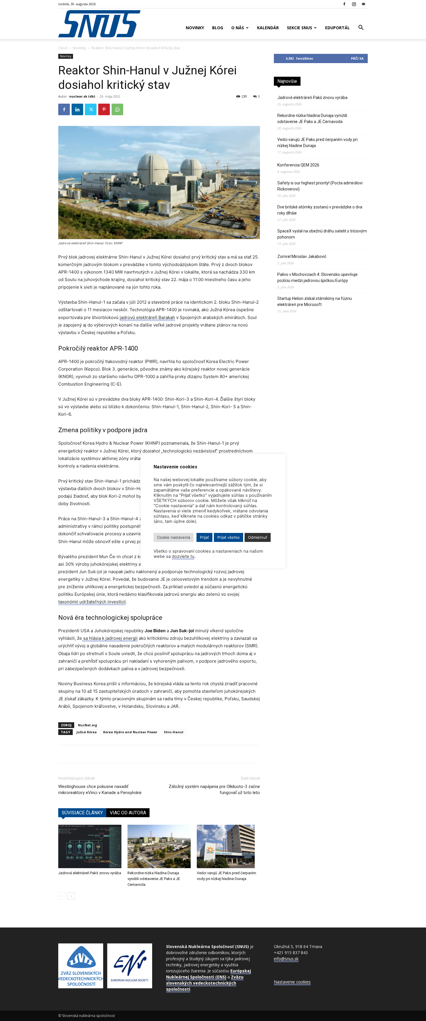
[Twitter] (91, 109)
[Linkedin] (77, 109)
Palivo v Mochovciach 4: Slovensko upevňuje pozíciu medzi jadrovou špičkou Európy (317, 277)
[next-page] (71, 896)
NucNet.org (87, 725)
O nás (237, 27)
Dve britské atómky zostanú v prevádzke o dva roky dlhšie (319, 210)
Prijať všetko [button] (228, 537)
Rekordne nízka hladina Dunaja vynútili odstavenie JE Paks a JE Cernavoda (154, 879)
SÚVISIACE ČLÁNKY (82, 812)
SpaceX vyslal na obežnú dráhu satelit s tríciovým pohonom (322, 234)
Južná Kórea (87, 732)
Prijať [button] (204, 537)
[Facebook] (344, 4)
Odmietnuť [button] (257, 537)
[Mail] (363, 4)
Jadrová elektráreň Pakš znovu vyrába (89, 873)
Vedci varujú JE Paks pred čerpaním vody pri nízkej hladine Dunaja (317, 142)
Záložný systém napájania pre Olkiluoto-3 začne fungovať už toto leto (214, 789)
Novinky (195, 27)
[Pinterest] (104, 109)
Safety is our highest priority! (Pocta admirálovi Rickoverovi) (320, 186)
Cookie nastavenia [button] (173, 537)
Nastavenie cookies (292, 982)
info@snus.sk (286, 958)
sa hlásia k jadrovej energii (110, 638)
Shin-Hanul (173, 732)
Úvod (62, 47)
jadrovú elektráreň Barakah (147, 317)
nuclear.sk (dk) (82, 96)
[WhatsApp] (117, 109)
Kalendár (268, 27)
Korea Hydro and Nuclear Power (130, 732)
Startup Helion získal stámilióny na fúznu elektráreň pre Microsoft (314, 301)
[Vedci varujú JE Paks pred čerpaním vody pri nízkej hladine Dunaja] (228, 846)
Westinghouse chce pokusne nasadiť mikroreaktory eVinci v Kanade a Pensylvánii (99, 789)
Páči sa (357, 58)
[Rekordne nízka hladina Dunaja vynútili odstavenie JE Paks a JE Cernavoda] (159, 846)
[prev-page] (61, 896)
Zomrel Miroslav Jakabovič (301, 256)
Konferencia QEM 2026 (298, 165)
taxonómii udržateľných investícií (92, 601)
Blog (217, 27)
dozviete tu (183, 556)
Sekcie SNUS (299, 27)
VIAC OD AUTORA (128, 812)
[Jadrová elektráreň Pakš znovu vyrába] (89, 846)
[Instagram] (353, 4)
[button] (361, 28)
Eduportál (337, 27)
